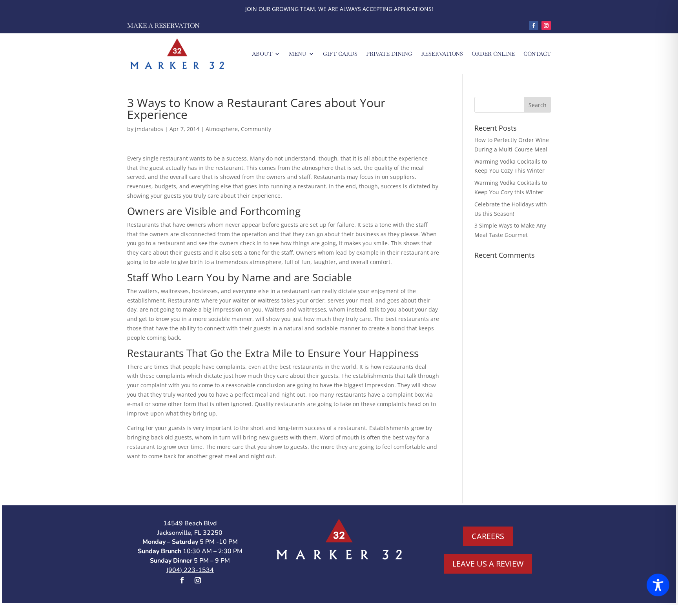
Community (256, 129)
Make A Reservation (163, 26)
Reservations (442, 53)
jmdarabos (149, 129)
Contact (537, 53)
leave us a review (487, 563)
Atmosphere (222, 129)
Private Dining (389, 53)
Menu (297, 53)
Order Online (493, 53)
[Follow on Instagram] (546, 25)
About (262, 53)
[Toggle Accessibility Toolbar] (658, 585)
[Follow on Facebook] (533, 25)
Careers (488, 536)
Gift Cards (340, 53)
